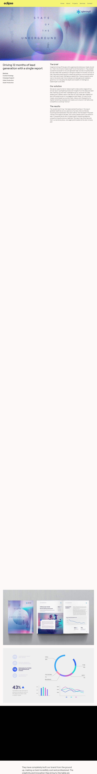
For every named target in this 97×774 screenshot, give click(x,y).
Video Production (8, 80)
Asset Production (8, 82)
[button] (91, 701)
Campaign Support (8, 78)
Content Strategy (8, 76)
